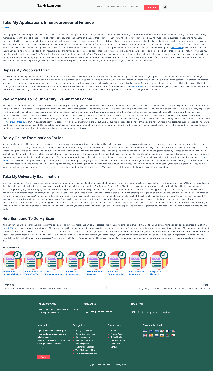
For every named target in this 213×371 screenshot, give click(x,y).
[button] (165, 7)
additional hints (137, 86)
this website (177, 47)
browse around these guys (14, 122)
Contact (134, 6)
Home (99, 6)
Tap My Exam (120, 364)
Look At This (8, 228)
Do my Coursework (115, 6)
